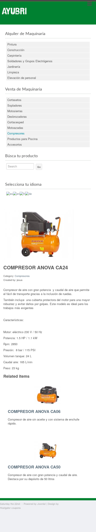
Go (39, 167)
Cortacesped (15, 122)
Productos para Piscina (22, 139)
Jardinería (13, 66)
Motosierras (15, 111)
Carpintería (14, 55)
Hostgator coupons (10, 507)
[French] (22, 193)
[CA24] (38, 234)
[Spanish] (9, 193)
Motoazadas (15, 128)
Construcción (15, 50)
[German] (28, 193)
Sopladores (14, 105)
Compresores (16, 133)
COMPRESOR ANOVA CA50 (34, 467)
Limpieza (13, 72)
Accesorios (14, 144)
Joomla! (41, 503)
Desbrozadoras (17, 116)
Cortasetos (14, 100)
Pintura (12, 44)
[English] (16, 193)
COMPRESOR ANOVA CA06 (34, 411)
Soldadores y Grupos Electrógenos (29, 61)
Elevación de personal (21, 78)
